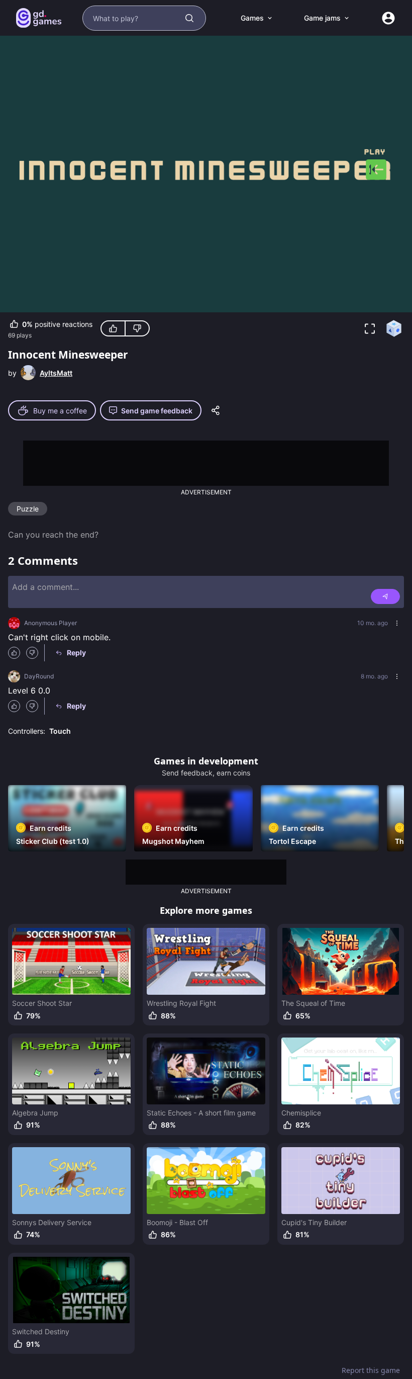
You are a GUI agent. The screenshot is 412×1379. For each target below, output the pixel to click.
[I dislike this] (137, 328)
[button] (370, 328)
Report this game (371, 1370)
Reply (76, 652)
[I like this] (113, 328)
